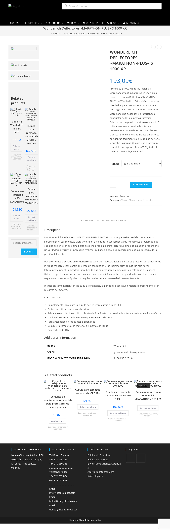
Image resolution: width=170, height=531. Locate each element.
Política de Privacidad (99, 455)
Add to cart (140, 184)
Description (86, 220)
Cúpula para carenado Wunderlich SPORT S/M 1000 (118, 395)
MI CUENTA (132, 23)
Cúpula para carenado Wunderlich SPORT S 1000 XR (31, 134)
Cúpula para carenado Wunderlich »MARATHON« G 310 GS (148, 395)
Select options (88, 407)
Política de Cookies (97, 459)
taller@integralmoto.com (63, 501)
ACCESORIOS (53, 23)
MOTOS (14, 23)
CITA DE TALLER (95, 23)
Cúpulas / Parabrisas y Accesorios (136, 200)
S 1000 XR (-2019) (123, 358)
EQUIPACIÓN (32, 23)
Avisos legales (95, 476)
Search (28, 251)
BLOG (113, 23)
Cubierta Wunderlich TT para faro (16, 127)
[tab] (86, 220)
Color (116, 163)
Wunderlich (120, 346)
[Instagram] (140, 458)
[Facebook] (130, 458)
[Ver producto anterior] (153, 47)
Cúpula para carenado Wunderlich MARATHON (31, 196)
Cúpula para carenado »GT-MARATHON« (17, 196)
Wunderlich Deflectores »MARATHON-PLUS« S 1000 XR (92, 33)
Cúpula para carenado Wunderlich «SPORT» (87, 391)
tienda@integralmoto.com (63, 509)
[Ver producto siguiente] (159, 47)
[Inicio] (49, 33)
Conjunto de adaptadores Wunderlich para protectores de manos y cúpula (58, 402)
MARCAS (71, 23)
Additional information (111, 220)
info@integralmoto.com (62, 492)
